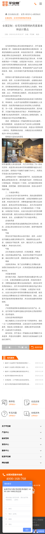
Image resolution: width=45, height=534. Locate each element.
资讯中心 (28, 14)
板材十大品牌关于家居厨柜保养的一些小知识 (18, 363)
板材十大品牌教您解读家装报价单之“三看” (18, 371)
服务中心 (5, 450)
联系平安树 (6, 457)
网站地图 (5, 463)
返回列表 (38, 347)
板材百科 (5, 438)
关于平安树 (6, 426)
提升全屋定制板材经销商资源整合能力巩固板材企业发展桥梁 (18, 384)
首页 (22, 14)
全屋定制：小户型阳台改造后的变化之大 (18, 380)
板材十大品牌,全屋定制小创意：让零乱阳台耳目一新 (18, 367)
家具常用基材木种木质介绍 (14, 376)
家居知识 (36, 14)
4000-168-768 (16, 479)
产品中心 (5, 432)
